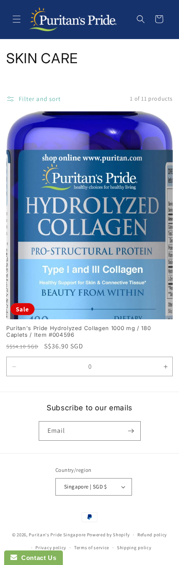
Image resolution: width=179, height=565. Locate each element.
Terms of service (91, 547)
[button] (16, 19)
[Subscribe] (131, 431)
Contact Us (36, 557)
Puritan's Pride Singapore (57, 535)
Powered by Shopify (108, 535)
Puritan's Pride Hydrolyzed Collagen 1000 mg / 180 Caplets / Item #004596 (78, 331)
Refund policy (152, 535)
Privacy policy (50, 547)
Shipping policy (134, 547)
